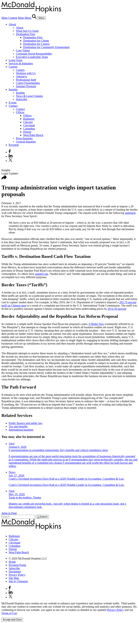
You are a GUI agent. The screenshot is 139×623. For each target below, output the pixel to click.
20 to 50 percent (117, 308)
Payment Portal (17, 565)
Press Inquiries (24, 138)
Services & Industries (21, 63)
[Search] (34, 17)
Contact (13, 105)
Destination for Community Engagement (46, 47)
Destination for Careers (36, 43)
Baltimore (28, 118)
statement (130, 212)
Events (12, 102)
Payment (14, 144)
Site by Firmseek (18, 581)
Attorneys (21, 76)
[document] (69, 608)
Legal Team (15, 60)
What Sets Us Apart (27, 30)
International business (21, 429)
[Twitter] (11, 160)
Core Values (23, 50)
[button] (4, 178)
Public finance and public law (26, 423)
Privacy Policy (17, 574)
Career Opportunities (28, 83)
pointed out (41, 273)
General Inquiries (26, 141)
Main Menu (24, 17)
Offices (20, 112)
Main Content (9, 17)
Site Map (14, 578)
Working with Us (26, 73)
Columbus (29, 128)
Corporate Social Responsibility (34, 53)
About (12, 24)
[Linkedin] (10, 156)
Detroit (27, 131)
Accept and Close (12, 619)
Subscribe (21, 99)
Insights (13, 89)
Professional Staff (26, 79)
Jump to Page (9, 513)
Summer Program (26, 86)
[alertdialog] (69, 612)
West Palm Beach (33, 135)
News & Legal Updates (29, 96)
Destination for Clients (36, 40)
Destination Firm (25, 34)
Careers (13, 66)
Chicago (28, 122)
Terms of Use (9, 613)
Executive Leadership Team (32, 56)
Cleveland (29, 125)
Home (12, 561)
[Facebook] (10, 152)
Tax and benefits (18, 426)
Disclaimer (15, 571)
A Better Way (96, 324)
